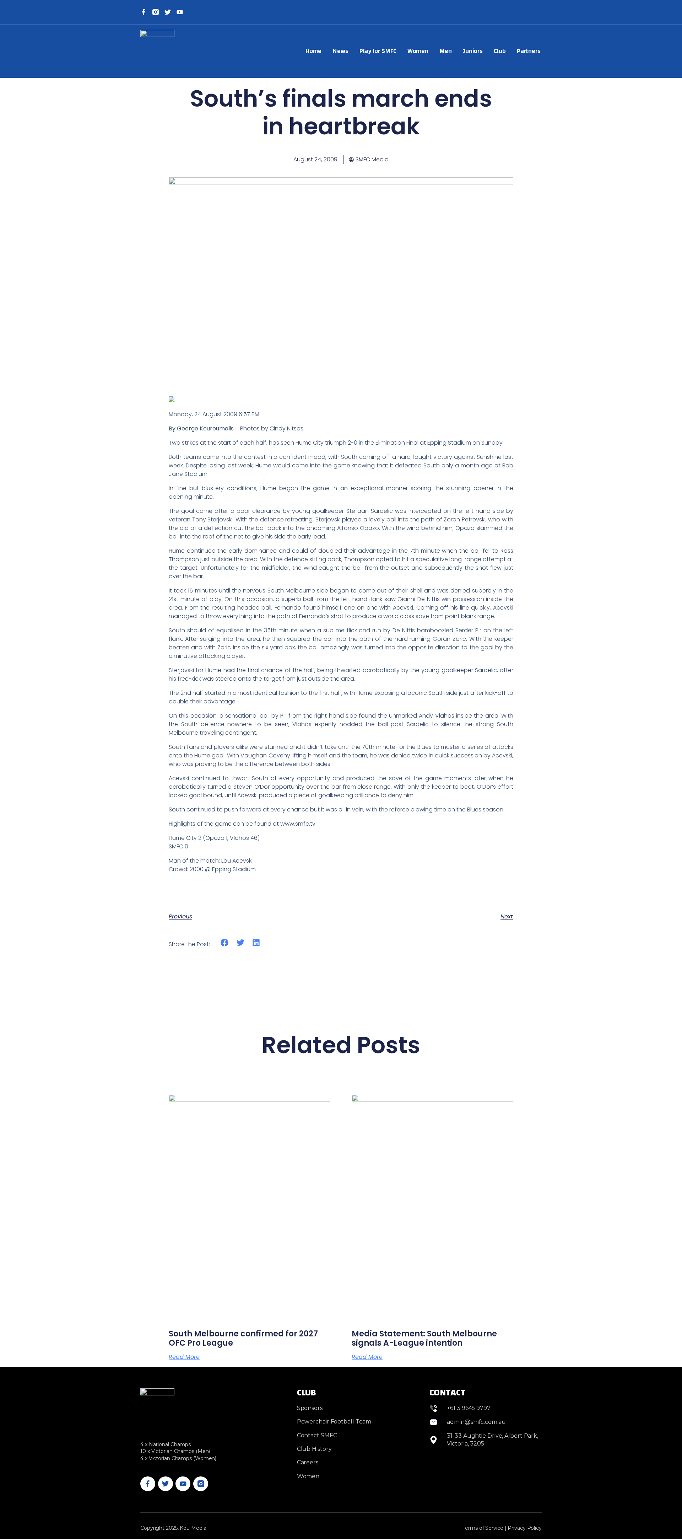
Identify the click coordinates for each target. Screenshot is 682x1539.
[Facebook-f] (143, 12)
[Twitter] (167, 12)
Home (313, 51)
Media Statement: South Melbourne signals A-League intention (424, 1338)
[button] (225, 942)
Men (445, 51)
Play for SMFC (377, 51)
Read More (184, 1357)
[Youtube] (182, 1483)
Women (418, 51)
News (340, 51)
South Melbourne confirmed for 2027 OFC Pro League (243, 1338)
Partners (529, 51)
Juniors (473, 51)
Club (500, 51)
